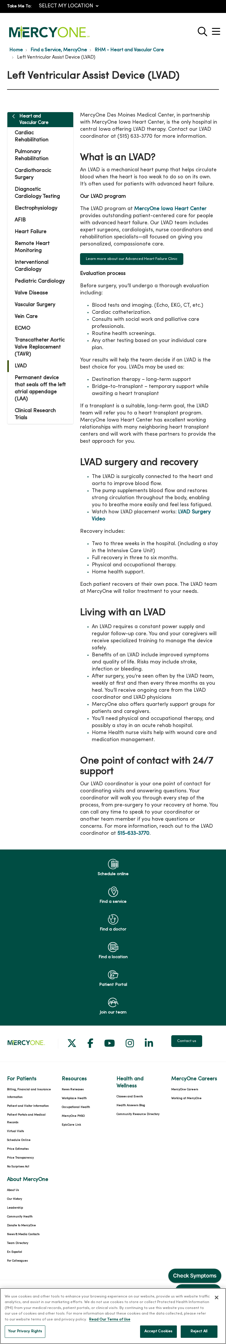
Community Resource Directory (138, 1114)
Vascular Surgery (35, 304)
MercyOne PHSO (73, 1116)
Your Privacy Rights (25, 1331)
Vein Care (26, 316)
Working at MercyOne (186, 1098)
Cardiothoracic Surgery (33, 174)
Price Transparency (20, 1157)
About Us (13, 1190)
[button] (217, 29)
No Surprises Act (18, 1166)
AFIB (20, 220)
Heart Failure (30, 231)
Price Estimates (18, 1149)
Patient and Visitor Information (28, 1106)
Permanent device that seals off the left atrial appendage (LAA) (40, 388)
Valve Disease (31, 293)
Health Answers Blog (131, 1105)
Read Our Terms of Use (109, 1319)
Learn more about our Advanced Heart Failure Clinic (131, 259)
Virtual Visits (15, 1131)
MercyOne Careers (184, 1089)
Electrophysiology (36, 208)
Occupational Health (76, 1107)
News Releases (73, 1089)
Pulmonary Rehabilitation (32, 155)
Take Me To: (19, 6)
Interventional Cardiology (32, 266)
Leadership (15, 1208)
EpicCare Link (71, 1125)
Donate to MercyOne (21, 1225)
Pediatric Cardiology (40, 281)
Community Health (20, 1216)
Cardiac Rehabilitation (32, 136)
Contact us (186, 1041)
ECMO (22, 328)
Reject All (199, 1331)
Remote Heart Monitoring (32, 247)
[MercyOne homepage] (49, 39)
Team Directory (17, 1243)
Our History (14, 1199)
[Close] (216, 1297)
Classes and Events (130, 1096)
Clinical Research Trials (35, 414)
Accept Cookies (158, 1331)
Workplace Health (74, 1098)
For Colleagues (17, 1261)
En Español (14, 1252)
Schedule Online (19, 1140)
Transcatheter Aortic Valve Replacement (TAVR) (40, 347)
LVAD (21, 366)
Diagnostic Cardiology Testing (37, 193)
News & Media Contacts (23, 1234)
